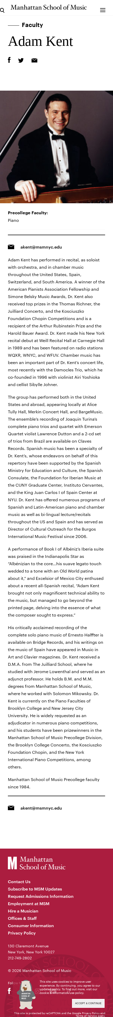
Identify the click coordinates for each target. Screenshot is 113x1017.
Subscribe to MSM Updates (35, 888)
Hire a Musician (23, 910)
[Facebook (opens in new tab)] (9, 992)
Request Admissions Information (41, 896)
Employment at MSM (28, 903)
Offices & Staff (22, 918)
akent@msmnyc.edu (41, 246)
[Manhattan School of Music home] (48, 7)
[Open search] (2, 7)
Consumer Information (31, 925)
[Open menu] (103, 7)
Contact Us (19, 881)
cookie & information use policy (61, 992)
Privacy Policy (22, 932)
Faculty (32, 25)
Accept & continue (88, 1003)
